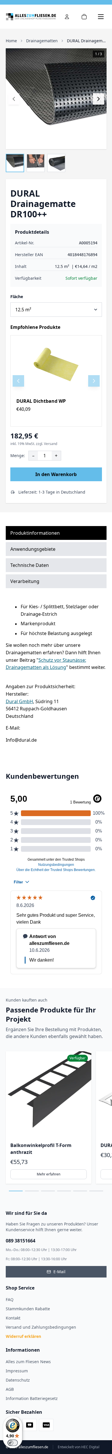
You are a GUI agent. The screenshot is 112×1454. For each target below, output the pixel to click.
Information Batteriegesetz (32, 1398)
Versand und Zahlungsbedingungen (41, 1327)
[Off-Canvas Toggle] (66, 16)
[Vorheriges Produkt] (18, 381)
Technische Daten (29, 565)
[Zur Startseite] (31, 16)
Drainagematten (42, 40)
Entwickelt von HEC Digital (78, 1447)
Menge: (17, 455)
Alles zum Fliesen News (28, 1361)
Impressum (17, 1371)
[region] (56, 381)
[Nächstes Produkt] (94, 381)
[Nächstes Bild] (98, 99)
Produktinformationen (35, 533)
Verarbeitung (24, 581)
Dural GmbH (19, 701)
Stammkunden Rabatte (28, 1308)
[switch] (12, 1443)
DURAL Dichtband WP (41, 401)
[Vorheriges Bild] (14, 99)
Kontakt (13, 1318)
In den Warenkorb (56, 474)
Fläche (16, 296)
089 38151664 (20, 1241)
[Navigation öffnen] (101, 16)
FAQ (9, 1299)
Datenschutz (18, 1380)
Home (11, 40)
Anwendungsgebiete (32, 549)
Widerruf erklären (23, 1336)
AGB (10, 1389)
